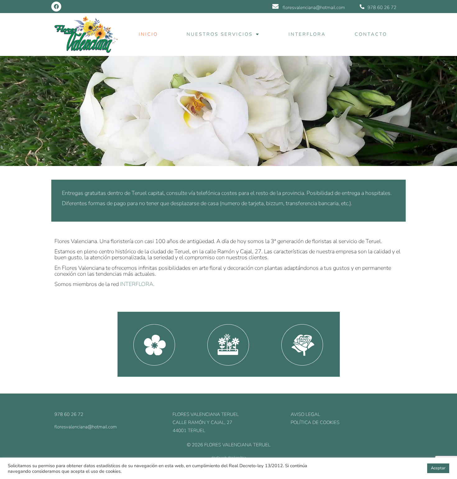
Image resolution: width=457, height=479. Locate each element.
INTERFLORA (136, 284)
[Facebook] (56, 7)
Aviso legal (305, 414)
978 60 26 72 (381, 7)
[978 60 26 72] (362, 6)
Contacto (371, 34)
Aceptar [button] (438, 468)
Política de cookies (315, 422)
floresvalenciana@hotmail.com (314, 7)
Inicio (148, 34)
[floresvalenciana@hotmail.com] (275, 6)
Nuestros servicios (220, 34)
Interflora (307, 34)
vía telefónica (204, 193)
